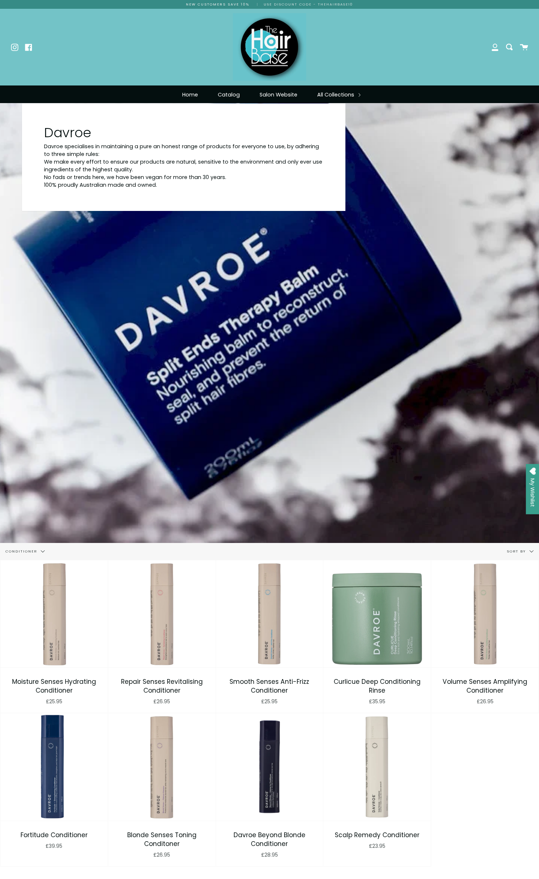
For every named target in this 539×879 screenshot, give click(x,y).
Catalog (229, 94)
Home (190, 94)
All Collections (336, 94)
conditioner (22, 550)
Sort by (517, 550)
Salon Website (278, 94)
